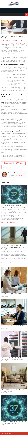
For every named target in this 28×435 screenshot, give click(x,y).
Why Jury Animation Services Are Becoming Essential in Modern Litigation (13, 206)
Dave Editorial (19, 40)
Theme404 (8, 433)
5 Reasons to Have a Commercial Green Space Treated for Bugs (13, 163)
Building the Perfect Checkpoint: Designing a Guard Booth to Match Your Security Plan (13, 247)
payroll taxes (4, 102)
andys (13, 222)
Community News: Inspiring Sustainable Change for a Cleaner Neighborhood (12, 166)
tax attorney (14, 58)
